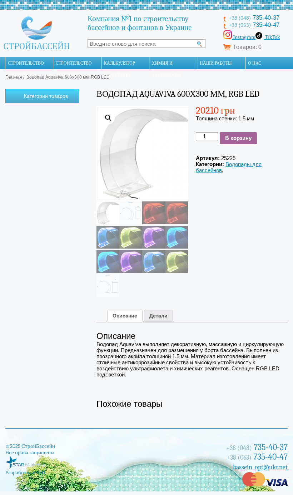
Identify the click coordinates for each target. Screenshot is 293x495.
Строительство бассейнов (26, 65)
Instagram (243, 37)
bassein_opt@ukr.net (260, 467)
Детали (158, 316)
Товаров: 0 (247, 47)
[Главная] (2, 63)
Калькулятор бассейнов (119, 65)
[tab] (125, 316)
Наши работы (216, 63)
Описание (125, 316)
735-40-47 (254, 24)
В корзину (238, 138)
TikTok (272, 37)
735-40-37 (254, 17)
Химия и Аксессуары (166, 65)
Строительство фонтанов (74, 65)
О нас (254, 63)
